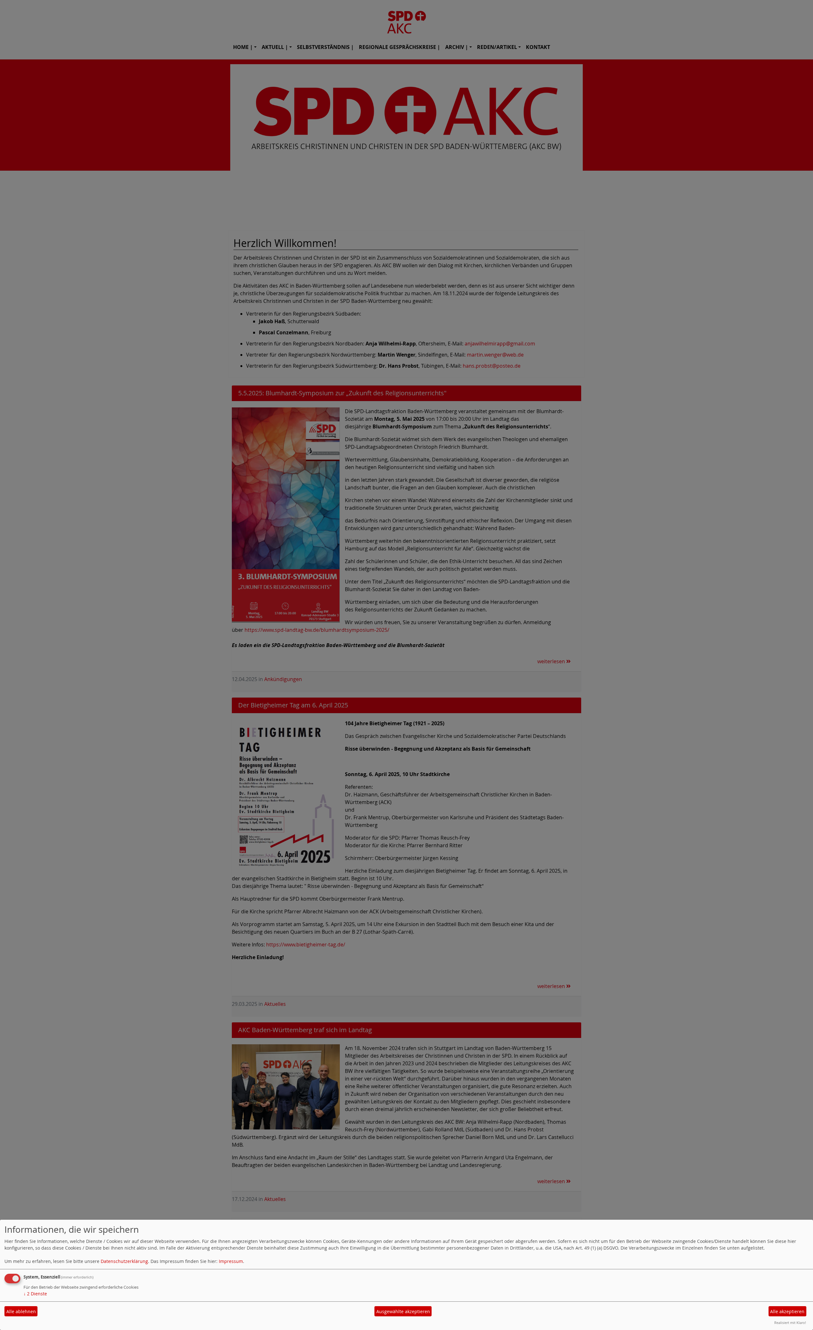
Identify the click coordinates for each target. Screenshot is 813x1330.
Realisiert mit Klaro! (790, 1322)
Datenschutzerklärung (124, 1261)
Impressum (231, 1261)
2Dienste (35, 1294)
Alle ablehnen (21, 1311)
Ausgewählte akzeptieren (403, 1311)
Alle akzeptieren (787, 1311)
